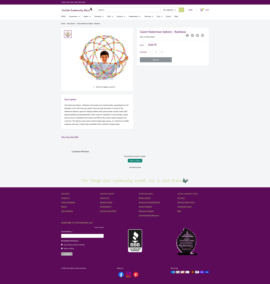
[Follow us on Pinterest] (135, 274)
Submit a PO (104, 198)
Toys (158, 16)
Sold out (156, 60)
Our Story (181, 198)
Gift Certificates (67, 211)
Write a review (135, 161)
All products (71, 23)
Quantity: (143, 52)
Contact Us (65, 198)
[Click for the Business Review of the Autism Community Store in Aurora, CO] (135, 236)
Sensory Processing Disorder (149, 202)
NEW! (63, 16)
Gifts (109, 16)
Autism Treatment (145, 206)
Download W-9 (105, 206)
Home (63, 23)
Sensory (120, 16)
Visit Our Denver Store (186, 202)
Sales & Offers (69, 248)
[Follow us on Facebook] (121, 274)
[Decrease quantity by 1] (150, 52)
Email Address (67, 231)
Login (190, 10)
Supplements (133, 16)
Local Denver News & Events (74, 245)
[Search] (181, 9)
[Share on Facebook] (187, 35)
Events (168, 16)
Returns (64, 206)
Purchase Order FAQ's (108, 211)
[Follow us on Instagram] (128, 274)
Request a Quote (106, 202)
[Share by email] (202, 35)
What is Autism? (145, 198)
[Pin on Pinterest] (192, 35)
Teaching (147, 16)
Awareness (73, 16)
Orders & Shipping (68, 202)
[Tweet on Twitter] (197, 35)
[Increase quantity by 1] (161, 52)
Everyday (97, 16)
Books (86, 16)
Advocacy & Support (146, 211)
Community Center (185, 206)
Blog (176, 16)
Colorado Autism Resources (149, 215)
